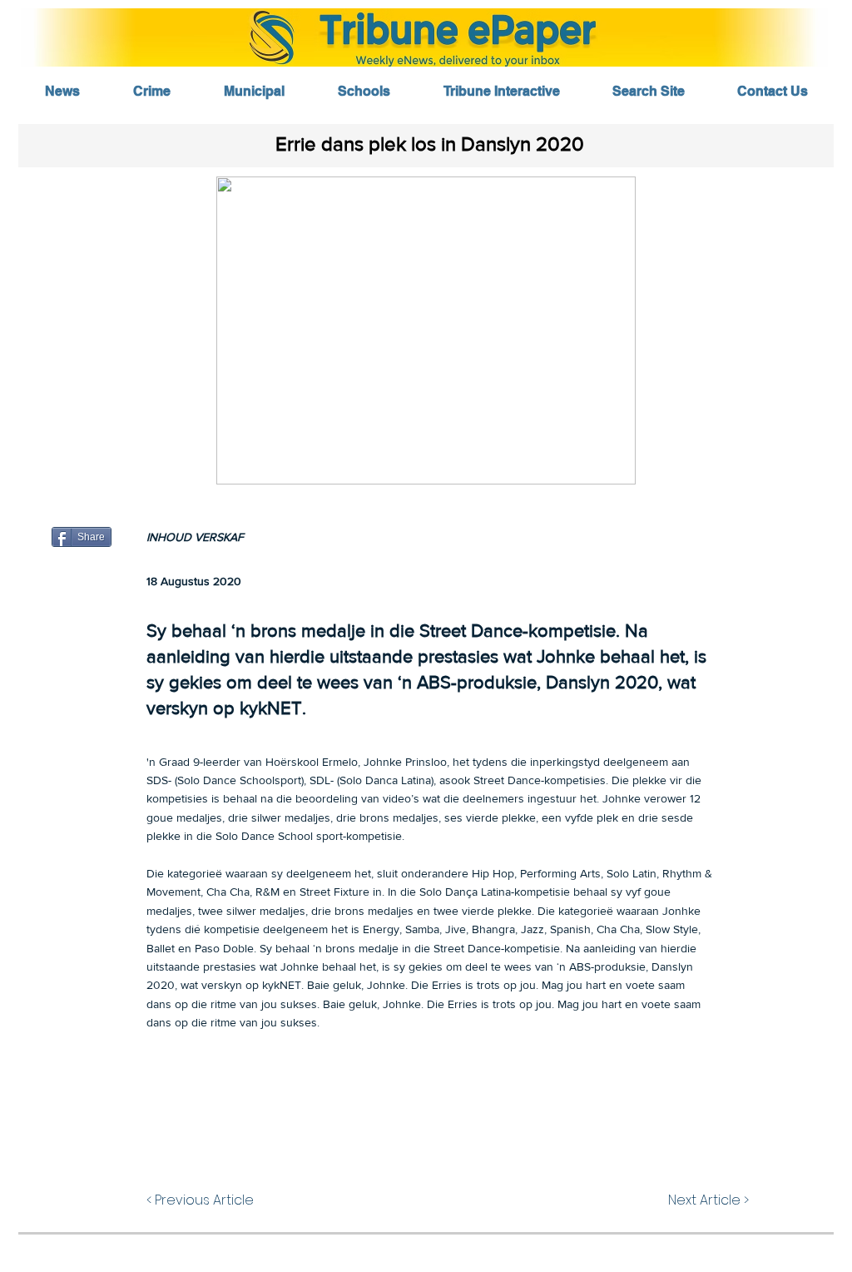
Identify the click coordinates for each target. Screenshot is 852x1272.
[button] (425, 330)
